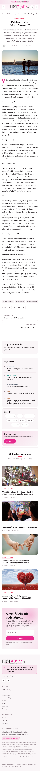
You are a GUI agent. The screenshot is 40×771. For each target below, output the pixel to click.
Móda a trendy (10, 416)
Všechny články (18, 462)
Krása (20, 416)
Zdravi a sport (30, 416)
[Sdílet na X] (14, 307)
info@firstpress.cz (12, 738)
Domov (22, 420)
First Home (5, 723)
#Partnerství (20, 301)
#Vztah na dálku (32, 301)
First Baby (5, 720)
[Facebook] (3, 680)
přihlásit (7, 350)
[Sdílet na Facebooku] (10, 307)
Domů (3, 14)
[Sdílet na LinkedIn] (19, 307)
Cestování (16, 425)
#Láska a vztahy (8, 301)
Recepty (24, 425)
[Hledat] (32, 7)
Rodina (30, 420)
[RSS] (8, 680)
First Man (4, 718)
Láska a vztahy (11, 14)
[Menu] (3, 7)
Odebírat (9, 441)
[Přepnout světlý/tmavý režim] (36, 7)
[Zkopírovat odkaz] (24, 307)
